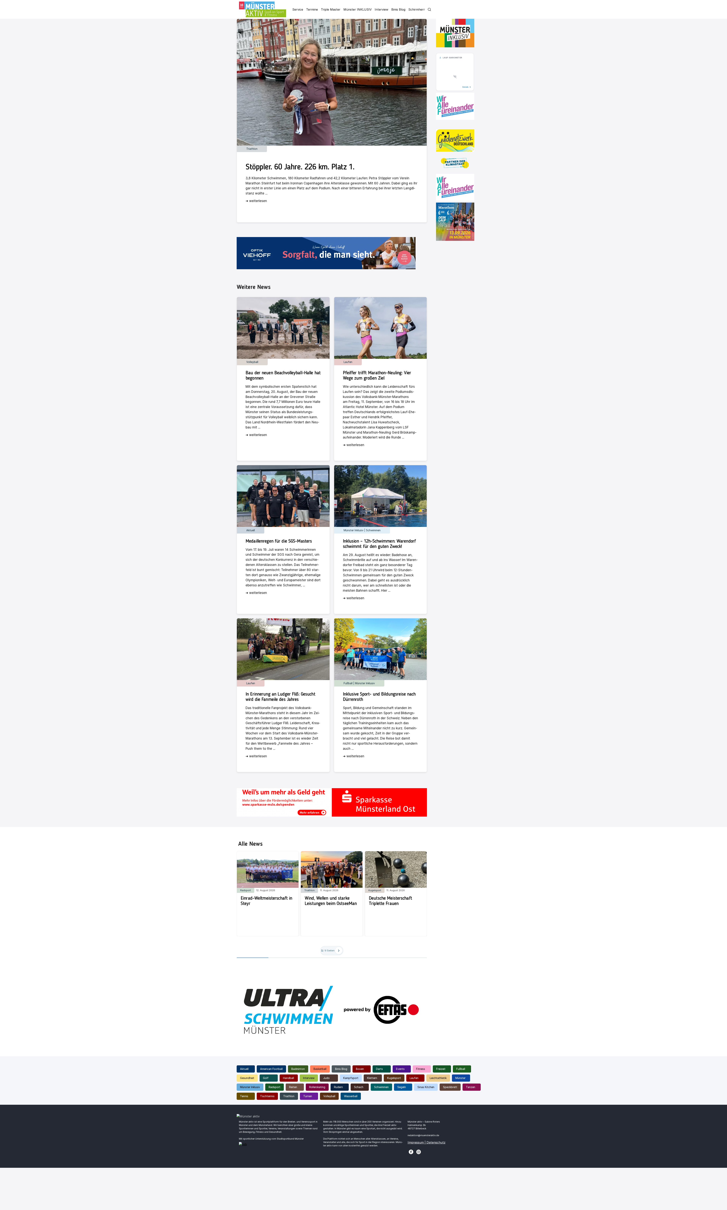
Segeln (401, 1087)
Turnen (307, 1096)
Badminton (298, 1068)
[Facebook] (411, 1151)
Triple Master (330, 9)
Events (400, 1068)
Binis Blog (398, 9)
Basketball (320, 1068)
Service (297, 9)
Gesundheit (247, 1078)
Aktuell (244, 1068)
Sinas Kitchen (425, 1087)
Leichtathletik (438, 1078)
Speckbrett (450, 1087)
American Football (271, 1068)
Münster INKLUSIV (357, 9)
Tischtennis (267, 1096)
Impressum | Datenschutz (426, 1142)
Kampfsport (350, 1078)
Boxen (360, 1068)
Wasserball (350, 1096)
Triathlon (288, 1096)
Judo (326, 1078)
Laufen (414, 1078)
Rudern (338, 1087)
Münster (460, 1078)
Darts (379, 1068)
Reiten (293, 1087)
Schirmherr (416, 9)
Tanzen (470, 1087)
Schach (358, 1087)
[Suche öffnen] (429, 9)
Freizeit (440, 1068)
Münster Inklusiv (250, 1087)
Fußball (460, 1068)
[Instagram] (418, 1151)
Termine (312, 9)
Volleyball (329, 1096)
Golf (265, 1078)
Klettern (372, 1078)
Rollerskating (317, 1087)
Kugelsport (394, 1078)
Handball (288, 1078)
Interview (381, 9)
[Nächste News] (338, 950)
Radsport (274, 1087)
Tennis (244, 1096)
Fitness (420, 1068)
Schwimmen (381, 1087)
